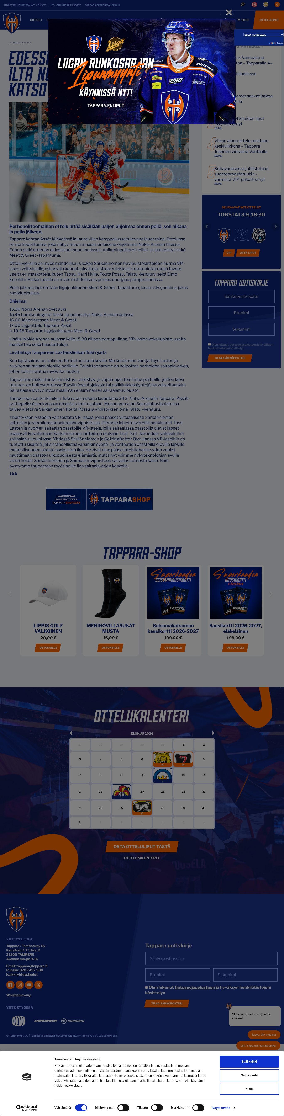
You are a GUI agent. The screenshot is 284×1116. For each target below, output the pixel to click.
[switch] (123, 1107)
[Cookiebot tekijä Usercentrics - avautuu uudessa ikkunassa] (27, 1108)
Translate (280, 43)
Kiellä (249, 1088)
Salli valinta (249, 1075)
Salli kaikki (249, 1061)
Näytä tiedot (221, 1108)
